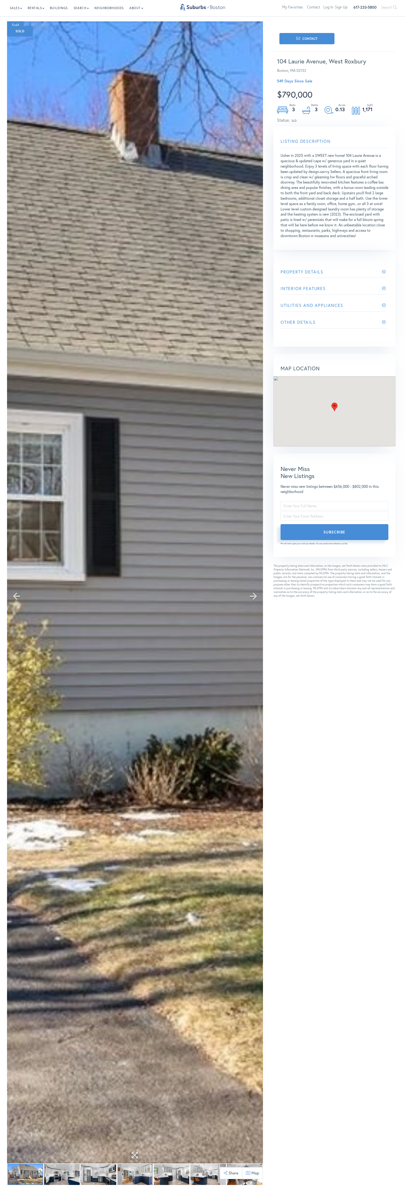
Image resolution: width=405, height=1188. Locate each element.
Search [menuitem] (80, 8)
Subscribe (334, 532)
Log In (328, 7)
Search (387, 7)
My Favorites (292, 7)
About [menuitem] (135, 8)
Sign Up (341, 7)
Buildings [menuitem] (59, 8)
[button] (334, 407)
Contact (313, 7)
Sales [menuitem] (15, 8)
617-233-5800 (365, 7)
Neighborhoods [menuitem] (109, 8)
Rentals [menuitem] (35, 8)
